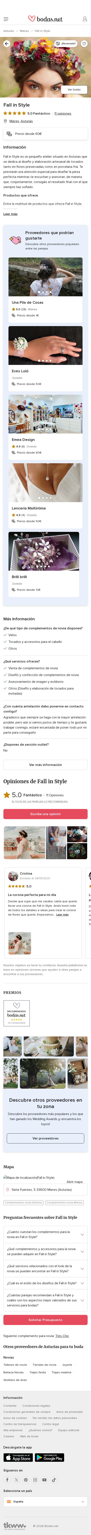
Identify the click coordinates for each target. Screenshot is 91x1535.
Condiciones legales (36, 1406)
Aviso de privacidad (69, 1412)
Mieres (25, 31)
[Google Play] (49, 1461)
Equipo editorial (68, 1430)
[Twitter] (16, 1480)
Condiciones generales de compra (26, 1412)
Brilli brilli (19, 576)
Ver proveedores (46, 1138)
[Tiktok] (54, 1480)
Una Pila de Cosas (27, 302)
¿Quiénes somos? (40, 1430)
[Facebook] (7, 1480)
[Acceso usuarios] (85, 19)
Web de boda (29, 1436)
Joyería (67, 1365)
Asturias (9, 31)
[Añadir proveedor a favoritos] (84, 43)
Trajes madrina (61, 1372)
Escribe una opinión (45, 814)
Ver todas (74, 89)
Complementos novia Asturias (23, 1202)
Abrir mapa (75, 1182)
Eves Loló (20, 371)
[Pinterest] (26, 1480)
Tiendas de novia (44, 1365)
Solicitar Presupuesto (45, 1320)
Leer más (10, 214)
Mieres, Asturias (21, 121)
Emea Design (23, 439)
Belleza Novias (13, 1372)
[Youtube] (44, 1480)
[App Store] (18, 1461)
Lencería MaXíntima (29, 508)
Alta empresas (13, 1430)
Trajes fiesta (37, 1372)
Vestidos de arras (15, 1380)
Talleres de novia (15, 1365)
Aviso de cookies (15, 1418)
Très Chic (62, 1336)
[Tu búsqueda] (6, 43)
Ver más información (45, 765)
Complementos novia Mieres (64, 1202)
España (18, 1501)
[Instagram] (35, 1480)
